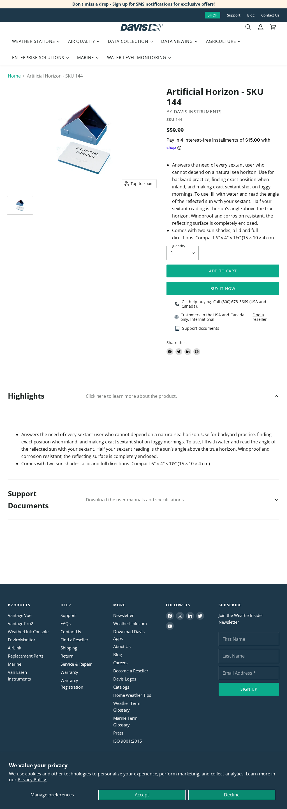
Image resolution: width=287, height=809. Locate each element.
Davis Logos (124, 679)
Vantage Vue (19, 615)
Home (14, 75)
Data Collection (128, 41)
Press (118, 733)
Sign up (248, 689)
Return (67, 656)
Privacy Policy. (32, 780)
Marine (86, 57)
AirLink (14, 648)
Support (233, 15)
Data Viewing (177, 41)
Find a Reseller (74, 639)
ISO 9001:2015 (127, 741)
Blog (250, 15)
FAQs (66, 623)
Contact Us (270, 15)
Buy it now (222, 288)
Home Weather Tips (132, 695)
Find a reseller (260, 317)
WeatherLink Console (28, 631)
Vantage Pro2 (20, 623)
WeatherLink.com (130, 623)
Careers (120, 662)
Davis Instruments (198, 112)
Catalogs (121, 687)
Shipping (69, 648)
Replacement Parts (25, 656)
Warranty (69, 672)
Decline (232, 795)
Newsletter (123, 615)
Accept (142, 795)
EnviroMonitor (21, 639)
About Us (122, 646)
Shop (212, 15)
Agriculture (221, 41)
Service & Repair (76, 664)
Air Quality (82, 41)
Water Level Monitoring (137, 57)
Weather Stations (34, 41)
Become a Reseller (130, 671)
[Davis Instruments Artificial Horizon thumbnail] (20, 205)
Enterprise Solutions (39, 57)
